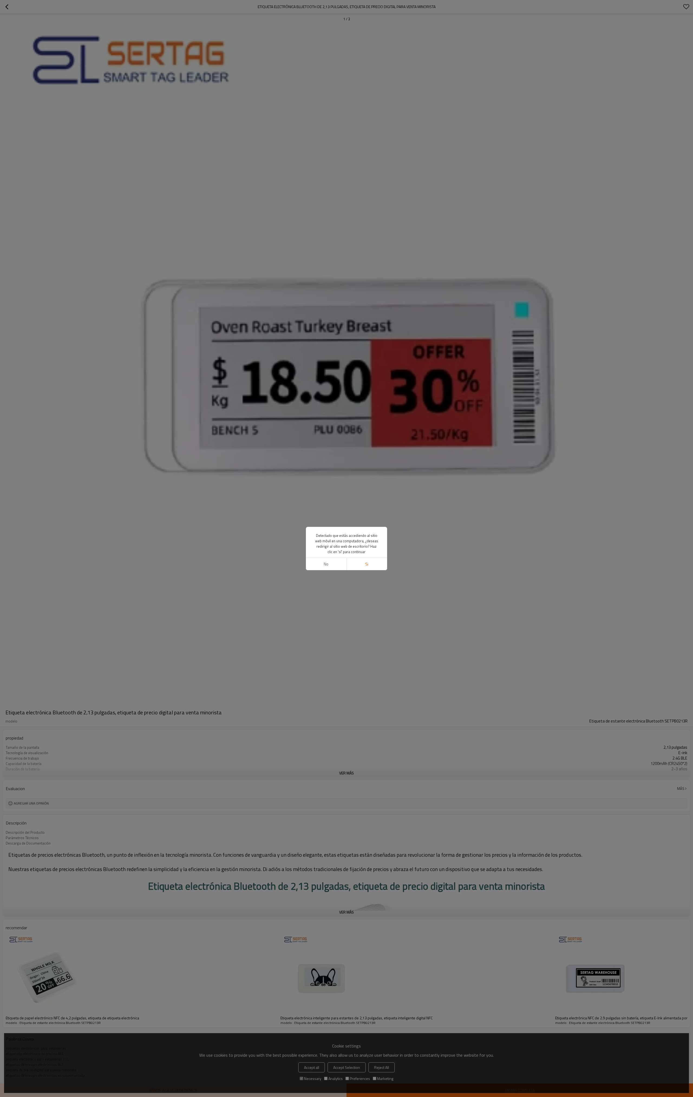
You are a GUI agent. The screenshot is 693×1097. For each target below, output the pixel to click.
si (366, 564)
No (326, 564)
